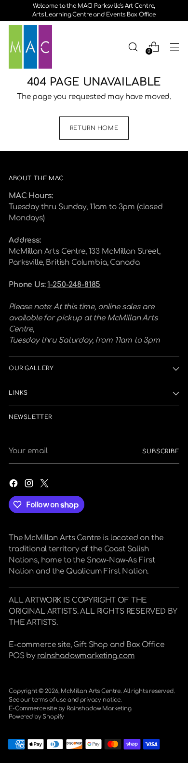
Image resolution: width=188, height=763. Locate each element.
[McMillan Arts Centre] (30, 47)
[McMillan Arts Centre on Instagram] (30, 485)
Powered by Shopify (36, 717)
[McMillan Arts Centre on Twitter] (45, 485)
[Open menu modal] (174, 47)
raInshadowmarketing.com (85, 656)
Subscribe (160, 451)
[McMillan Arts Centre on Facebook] (14, 485)
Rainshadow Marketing (99, 708)
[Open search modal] (133, 47)
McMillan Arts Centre (91, 691)
